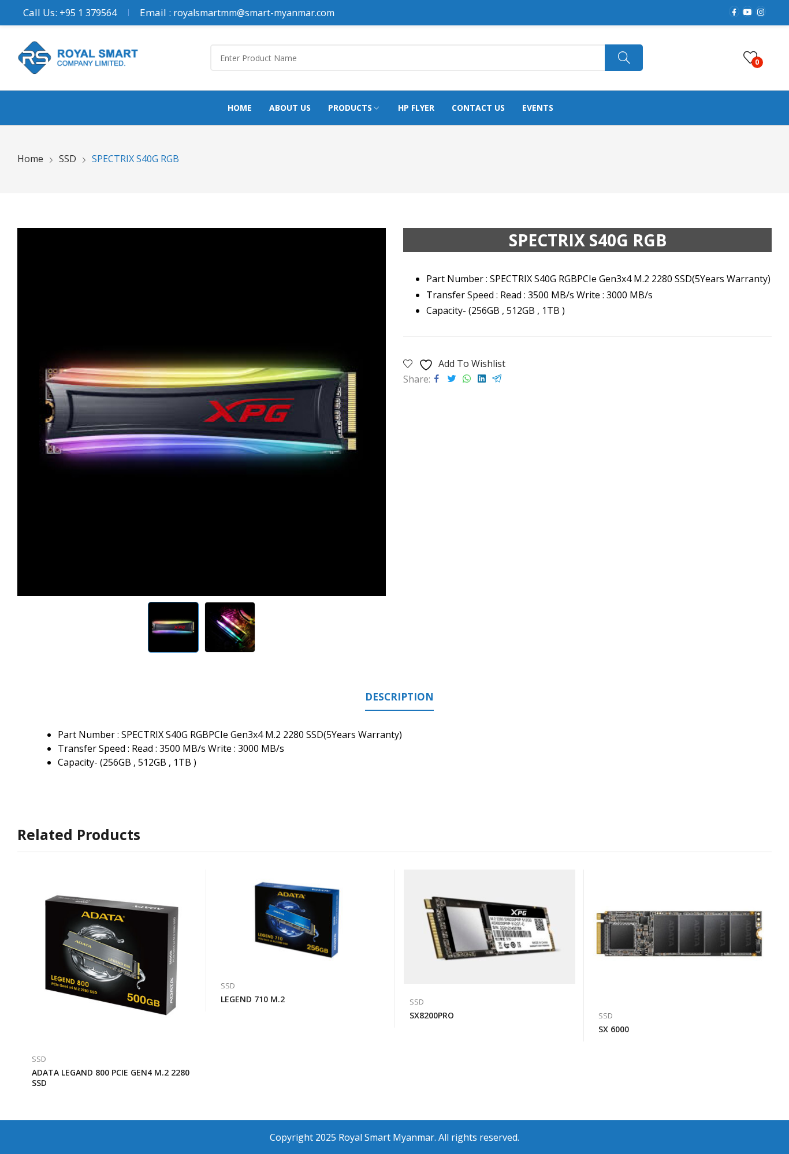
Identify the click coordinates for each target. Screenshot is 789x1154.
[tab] (399, 698)
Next (371, 412)
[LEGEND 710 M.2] (300, 919)
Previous (31, 412)
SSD (39, 1059)
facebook (734, 11)
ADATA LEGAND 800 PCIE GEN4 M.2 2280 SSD (110, 1077)
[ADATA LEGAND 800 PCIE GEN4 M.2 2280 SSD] (112, 955)
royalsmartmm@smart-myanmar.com (253, 12)
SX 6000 (613, 1029)
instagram (760, 11)
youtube (747, 11)
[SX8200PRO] (489, 927)
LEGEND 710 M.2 (253, 999)
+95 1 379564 (88, 12)
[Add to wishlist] (191, 884)
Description (399, 696)
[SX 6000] (678, 934)
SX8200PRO (432, 1015)
